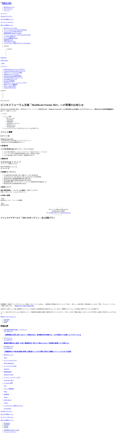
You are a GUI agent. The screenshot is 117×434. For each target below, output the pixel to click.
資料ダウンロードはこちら (8, 316)
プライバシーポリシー (10, 431)
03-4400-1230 (52, 212)
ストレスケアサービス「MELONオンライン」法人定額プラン (21, 128)
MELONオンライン (9, 7)
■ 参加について (11, 125)
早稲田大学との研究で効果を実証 (24, 306)
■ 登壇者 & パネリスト (13, 123)
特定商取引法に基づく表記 (11, 430)
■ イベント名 (10, 118)
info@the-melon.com (65, 212)
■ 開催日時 (10, 121)
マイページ (7, 10)
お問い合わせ (4, 60)
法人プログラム (8, 8)
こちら (15, 192)
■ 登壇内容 (10, 120)
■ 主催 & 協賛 (11, 126)
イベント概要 (7, 116)
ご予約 (2, 63)
